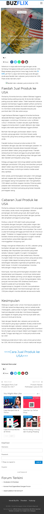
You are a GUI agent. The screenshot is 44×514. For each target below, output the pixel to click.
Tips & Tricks (22, 12)
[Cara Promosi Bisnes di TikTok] (12, 421)
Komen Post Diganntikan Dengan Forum (17, 486)
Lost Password (22, 472)
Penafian (24, 501)
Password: (5, 454)
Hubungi (32, 501)
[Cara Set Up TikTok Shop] (31, 402)
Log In (38, 462)
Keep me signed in (9, 462)
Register (4, 467)
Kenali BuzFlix (14, 501)
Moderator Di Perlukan (11, 482)
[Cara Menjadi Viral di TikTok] (12, 402)
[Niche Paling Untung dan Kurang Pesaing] (31, 421)
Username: (5, 447)
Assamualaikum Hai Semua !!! (13, 491)
